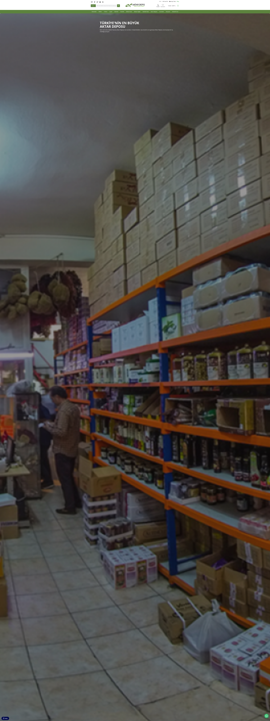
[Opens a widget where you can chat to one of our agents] (5, 718)
